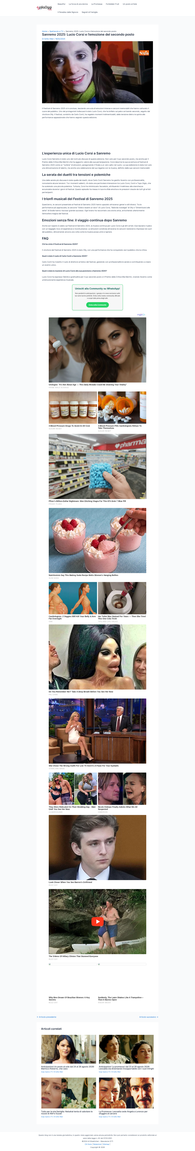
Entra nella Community (97, 331)
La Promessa (96, 4)
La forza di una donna (78, 4)
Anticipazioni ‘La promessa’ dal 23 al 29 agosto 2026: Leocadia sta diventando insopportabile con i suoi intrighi (126, 1094)
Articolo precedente (46, 1043)
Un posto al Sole (130, 4)
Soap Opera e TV (47, 1098)
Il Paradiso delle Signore (68, 12)
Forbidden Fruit (112, 4)
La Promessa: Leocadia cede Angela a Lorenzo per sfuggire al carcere (123, 1139)
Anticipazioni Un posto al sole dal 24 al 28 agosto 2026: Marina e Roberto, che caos (67, 1094)
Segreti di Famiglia (90, 12)
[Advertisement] (97, 162)
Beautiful (61, 4)
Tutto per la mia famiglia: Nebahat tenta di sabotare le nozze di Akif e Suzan (67, 1139)
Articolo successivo (148, 1043)
